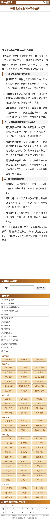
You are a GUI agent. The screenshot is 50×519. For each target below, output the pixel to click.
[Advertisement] (25, 30)
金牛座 (24, 466)
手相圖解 (8, 413)
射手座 (39, 475)
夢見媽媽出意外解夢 (9, 344)
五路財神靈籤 (24, 386)
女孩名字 (39, 421)
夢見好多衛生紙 (7, 300)
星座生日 (39, 457)
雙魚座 (39, 480)
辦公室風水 (24, 408)
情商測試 (39, 497)
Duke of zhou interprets (32, 512)
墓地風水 (39, 403)
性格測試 (39, 488)
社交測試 (24, 497)
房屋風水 (8, 403)
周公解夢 (8, 359)
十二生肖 (8, 443)
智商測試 (39, 493)
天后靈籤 (24, 372)
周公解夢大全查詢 (9, 281)
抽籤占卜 (24, 359)
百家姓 (24, 430)
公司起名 (39, 426)
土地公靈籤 (39, 377)
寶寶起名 (24, 426)
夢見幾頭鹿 (5, 329)
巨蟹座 (8, 471)
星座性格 (24, 461)
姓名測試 (8, 421)
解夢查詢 (41, 288)
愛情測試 (24, 488)
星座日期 (8, 457)
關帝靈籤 (8, 372)
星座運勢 (39, 438)
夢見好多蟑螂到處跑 (9, 311)
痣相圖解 (24, 413)
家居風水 (8, 399)
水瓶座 (24, 480)
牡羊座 (8, 466)
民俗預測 (39, 413)
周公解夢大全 (7, 502)
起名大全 (8, 426)
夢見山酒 (5, 351)
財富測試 (24, 493)
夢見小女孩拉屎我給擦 (10, 307)
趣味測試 (8, 493)
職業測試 (8, 497)
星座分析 (39, 448)
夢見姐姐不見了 (7, 333)
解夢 (5, 516)
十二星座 (8, 438)
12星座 (24, 457)
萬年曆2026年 (39, 430)
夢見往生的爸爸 (7, 304)
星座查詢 (39, 452)
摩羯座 (8, 480)
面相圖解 (39, 408)
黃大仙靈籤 (39, 368)
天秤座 (8, 475)
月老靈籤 (24, 381)
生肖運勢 (39, 443)
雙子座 (39, 466)
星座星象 (8, 452)
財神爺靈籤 (39, 391)
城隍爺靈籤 (39, 386)
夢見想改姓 (5, 315)
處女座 (39, 471)
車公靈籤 (39, 372)
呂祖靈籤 (24, 368)
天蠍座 (24, 475)
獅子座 (24, 471)
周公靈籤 (24, 377)
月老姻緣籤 (8, 386)
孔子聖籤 (8, 391)
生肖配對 (24, 443)
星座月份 (8, 461)
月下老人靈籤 (39, 381)
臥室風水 (24, 399)
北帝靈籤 (8, 381)
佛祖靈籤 (8, 377)
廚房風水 (24, 403)
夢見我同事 (5, 325)
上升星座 (39, 461)
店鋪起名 (8, 430)
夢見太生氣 (5, 322)
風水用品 (8, 408)
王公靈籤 (24, 391)
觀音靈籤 (8, 368)
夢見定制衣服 (6, 347)
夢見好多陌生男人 (8, 318)
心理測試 (39, 359)
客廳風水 (39, 399)
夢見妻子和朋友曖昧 (9, 336)
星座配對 (24, 438)
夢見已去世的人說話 (9, 340)
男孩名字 (24, 421)
